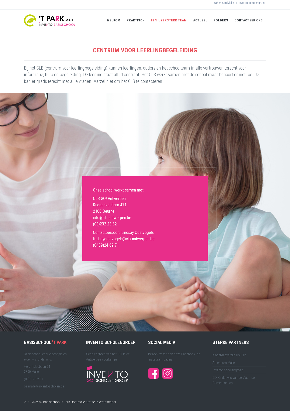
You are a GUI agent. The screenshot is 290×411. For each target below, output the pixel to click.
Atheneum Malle (224, 3)
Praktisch (136, 20)
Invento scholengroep (252, 3)
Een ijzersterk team (169, 20)
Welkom (113, 20)
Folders (221, 20)
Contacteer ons (249, 20)
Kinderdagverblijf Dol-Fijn (229, 355)
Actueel (200, 20)
